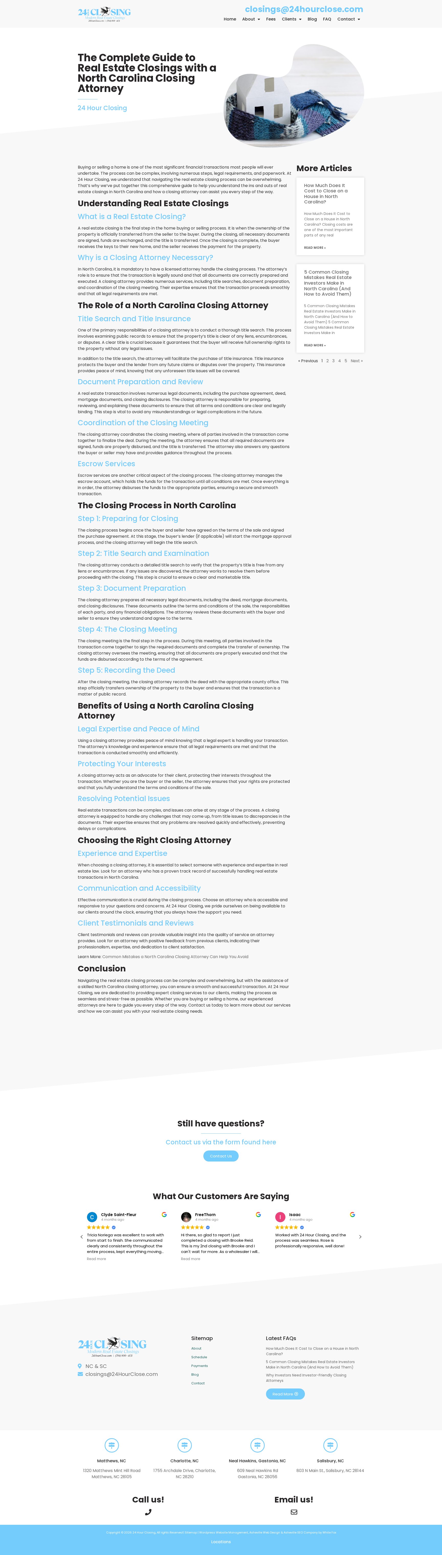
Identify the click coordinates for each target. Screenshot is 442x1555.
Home (230, 19)
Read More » (315, 247)
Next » (357, 361)
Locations (221, 1541)
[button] (360, 1237)
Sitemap (191, 1532)
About (248, 19)
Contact (346, 19)
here (269, 1142)
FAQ (327, 19)
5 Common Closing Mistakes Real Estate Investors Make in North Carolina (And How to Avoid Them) (328, 283)
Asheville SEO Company (301, 1532)
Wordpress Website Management (223, 1532)
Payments (199, 1365)
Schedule (199, 1357)
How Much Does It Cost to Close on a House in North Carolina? (326, 193)
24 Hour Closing (144, 1532)
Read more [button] (96, 1259)
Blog (312, 19)
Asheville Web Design (265, 1532)
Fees (271, 19)
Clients (289, 19)
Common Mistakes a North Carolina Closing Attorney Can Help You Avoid (175, 957)
